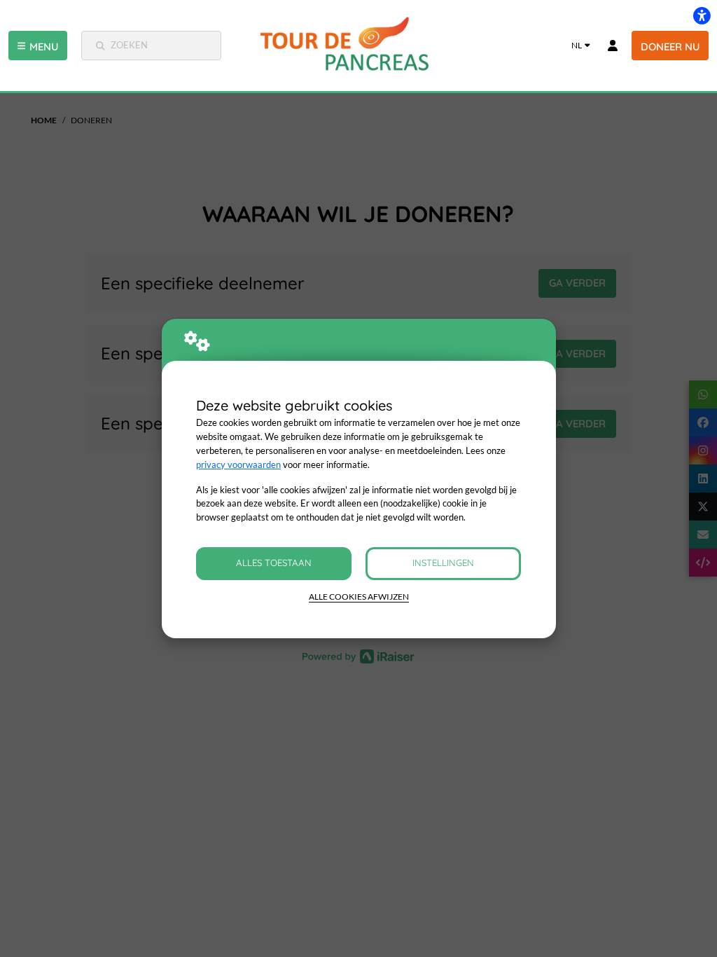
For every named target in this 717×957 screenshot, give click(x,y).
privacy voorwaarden (238, 464)
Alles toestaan (274, 562)
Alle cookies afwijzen (359, 596)
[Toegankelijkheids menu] (701, 15)
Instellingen (443, 562)
